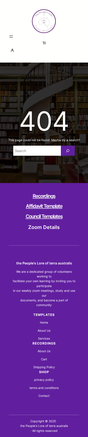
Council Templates (44, 216)
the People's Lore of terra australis (44, 263)
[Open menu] (11, 36)
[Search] (68, 151)
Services (44, 338)
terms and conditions (44, 388)
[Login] (44, 50)
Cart (44, 359)
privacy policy (44, 379)
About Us (44, 330)
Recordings (44, 196)
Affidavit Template (44, 206)
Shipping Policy (44, 367)
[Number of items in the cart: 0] (44, 43)
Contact (44, 395)
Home (44, 322)
